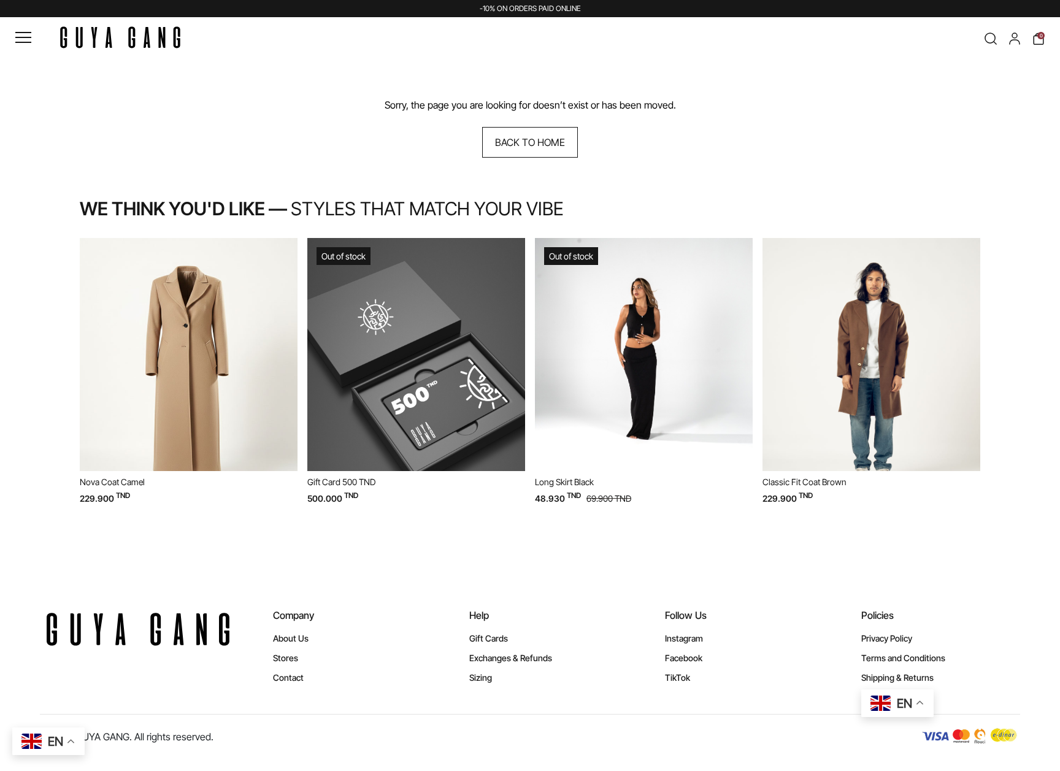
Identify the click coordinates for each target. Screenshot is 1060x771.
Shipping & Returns (897, 677)
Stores (285, 658)
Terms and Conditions (903, 658)
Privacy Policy (886, 638)
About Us (291, 638)
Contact (288, 677)
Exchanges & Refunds (510, 658)
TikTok (677, 677)
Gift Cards (488, 638)
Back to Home (530, 142)
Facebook (683, 658)
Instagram (684, 638)
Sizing (480, 677)
